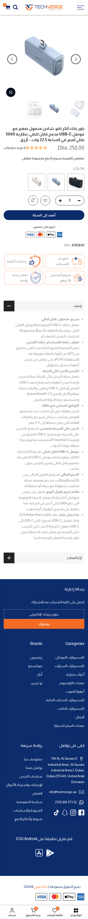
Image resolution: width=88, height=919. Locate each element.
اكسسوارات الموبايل (69, 657)
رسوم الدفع (53, 158)
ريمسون (36, 657)
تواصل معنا (34, 768)
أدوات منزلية (75, 674)
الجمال (79, 717)
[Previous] (76, 59)
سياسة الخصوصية (29, 802)
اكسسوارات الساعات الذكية (65, 700)
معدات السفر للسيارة (69, 726)
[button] (36, 147)
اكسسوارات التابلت (70, 708)
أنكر (39, 674)
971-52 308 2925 (66, 802)
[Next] (12, 59)
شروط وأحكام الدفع (28, 819)
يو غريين (36, 683)
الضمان (37, 793)
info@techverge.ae (63, 792)
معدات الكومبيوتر (71, 683)
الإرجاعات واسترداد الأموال (24, 785)
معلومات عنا (33, 759)
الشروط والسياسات (27, 810)
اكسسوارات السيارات (69, 666)
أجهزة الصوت (75, 691)
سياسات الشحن (30, 776)
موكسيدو (35, 666)
